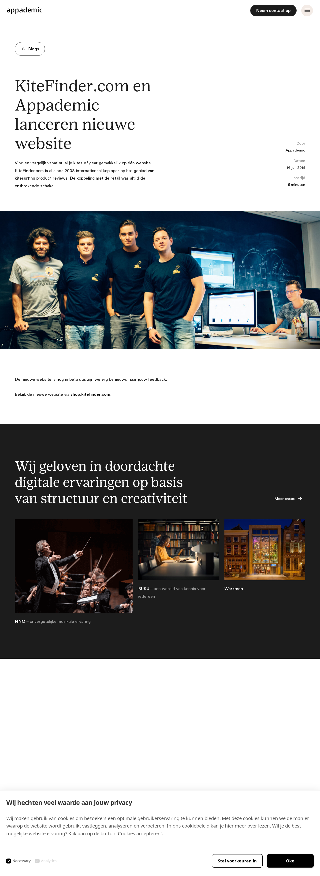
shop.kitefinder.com (90, 394)
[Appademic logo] (24, 10)
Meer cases (285, 499)
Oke (290, 861)
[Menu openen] (307, 10)
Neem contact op (273, 10)
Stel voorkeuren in (237, 861)
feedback (157, 379)
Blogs (33, 49)
